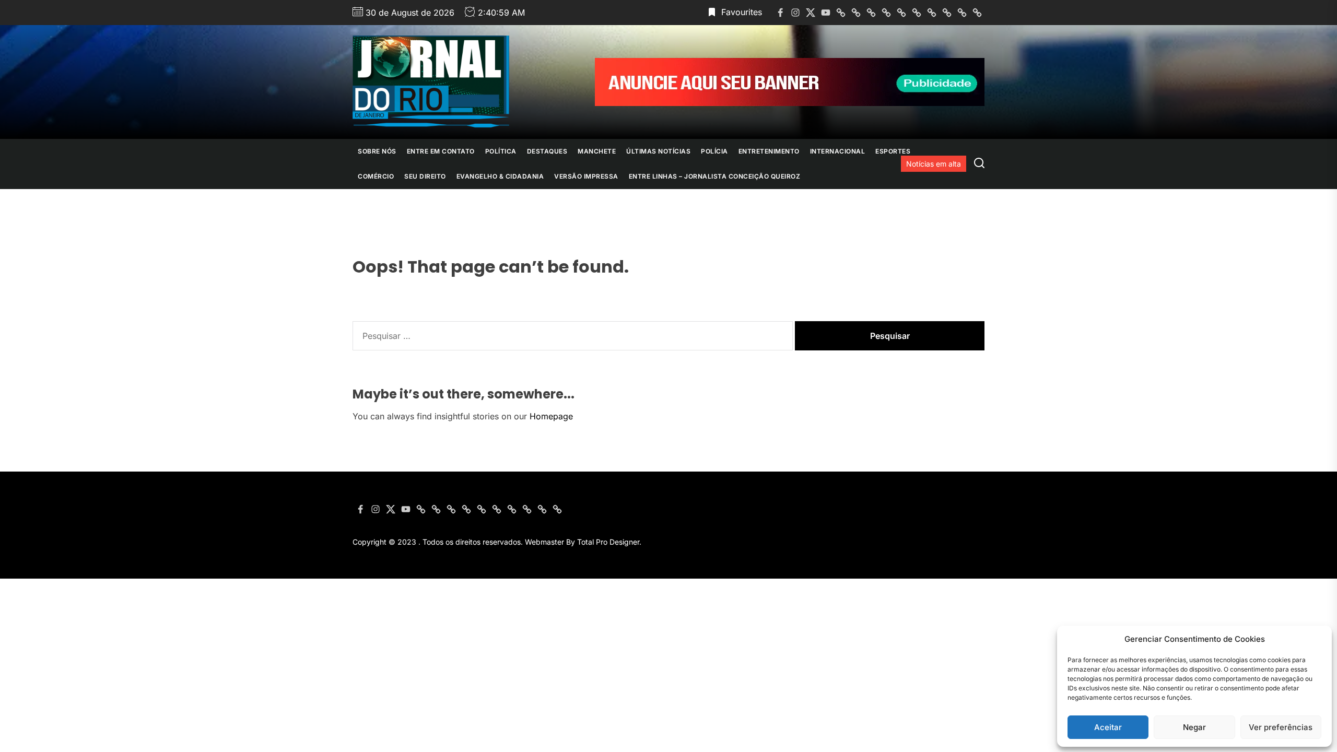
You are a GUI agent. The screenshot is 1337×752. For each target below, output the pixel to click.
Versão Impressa (586, 176)
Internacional (837, 151)
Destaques (547, 151)
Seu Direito (425, 176)
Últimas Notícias (658, 151)
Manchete (597, 151)
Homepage (551, 416)
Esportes (892, 151)
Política (501, 151)
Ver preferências (1280, 727)
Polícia (714, 151)
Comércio (376, 176)
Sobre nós (377, 151)
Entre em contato (441, 151)
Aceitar (1108, 727)
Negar (1194, 727)
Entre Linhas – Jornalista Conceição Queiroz (715, 176)
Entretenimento (769, 151)
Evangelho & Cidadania (500, 176)
